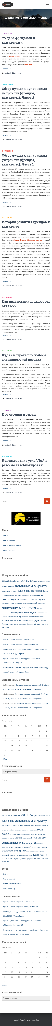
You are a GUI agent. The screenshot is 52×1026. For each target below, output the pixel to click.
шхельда (5, 627)
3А (11, 581)
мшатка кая (27, 603)
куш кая (34, 600)
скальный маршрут (9, 621)
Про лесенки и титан (19, 414)
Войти (5, 535)
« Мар (4, 759)
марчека (41, 600)
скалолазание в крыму (14, 616)
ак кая (48, 581)
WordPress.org (9, 550)
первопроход (17, 613)
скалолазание (42, 613)
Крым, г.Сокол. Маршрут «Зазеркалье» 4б (20, 644)
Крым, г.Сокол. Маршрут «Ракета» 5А (18, 639)
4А (17, 581)
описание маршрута (19, 608)
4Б (20, 581)
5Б (27, 580)
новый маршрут (38, 603)
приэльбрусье (30, 613)
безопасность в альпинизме (20, 595)
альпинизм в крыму (31, 586)
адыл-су (36, 581)
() (28, 240)
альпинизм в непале (9, 591)
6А (31, 580)
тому (17, 73)
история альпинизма (18, 600)
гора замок (33, 595)
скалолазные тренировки (35, 616)
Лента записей (9, 540)
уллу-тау (18, 624)
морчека (18, 603)
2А (5, 581)
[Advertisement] (16, 565)
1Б (3, 581)
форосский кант (34, 624)
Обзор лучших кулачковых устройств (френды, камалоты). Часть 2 (24, 93)
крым (29, 600)
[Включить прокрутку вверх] (47, 1021)
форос (23, 624)
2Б (8, 581)
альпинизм (8, 586)
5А (23, 580)
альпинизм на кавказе (31, 590)
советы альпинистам (24, 621)
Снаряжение (7, 34)
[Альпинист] (8, 4)
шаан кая (44, 624)
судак (35, 620)
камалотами (14, 56)
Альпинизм (7, 218)
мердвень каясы (8, 603)
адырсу (42, 581)
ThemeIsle (35, 1020)
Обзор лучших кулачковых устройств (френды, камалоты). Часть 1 (24, 159)
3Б (14, 580)
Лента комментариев (12, 545)
